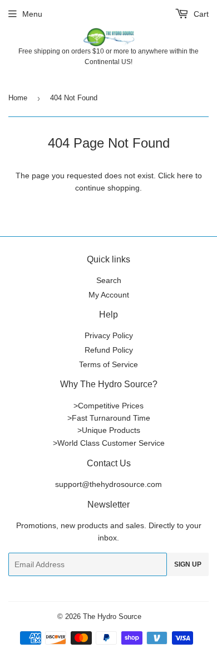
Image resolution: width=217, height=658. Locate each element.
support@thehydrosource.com (108, 484)
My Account (108, 294)
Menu (32, 13)
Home (17, 98)
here (185, 175)
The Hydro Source (112, 616)
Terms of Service (108, 364)
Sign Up (187, 564)
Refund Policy (109, 349)
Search (108, 280)
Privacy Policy (109, 335)
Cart (200, 13)
